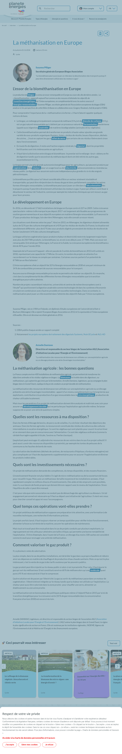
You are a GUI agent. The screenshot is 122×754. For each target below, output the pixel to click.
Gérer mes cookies (29, 745)
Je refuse (49, 745)
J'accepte (9, 745)
